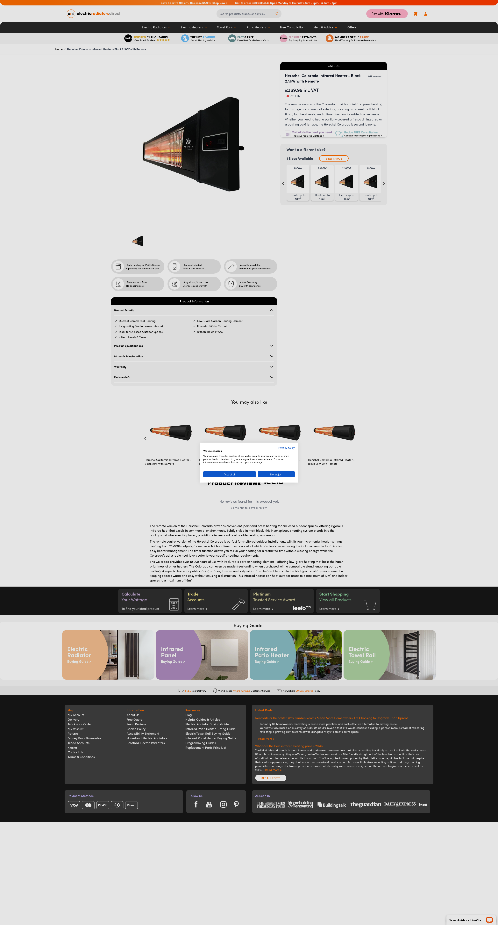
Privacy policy (286, 447)
